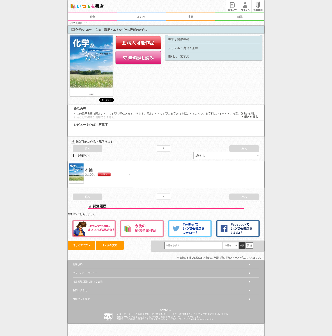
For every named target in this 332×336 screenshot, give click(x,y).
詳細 (249, 245)
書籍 (190, 16)
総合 (92, 16)
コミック (142, 16)
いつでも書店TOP (78, 23)
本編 (89, 170)
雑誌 (239, 16)
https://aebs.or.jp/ (203, 319)
